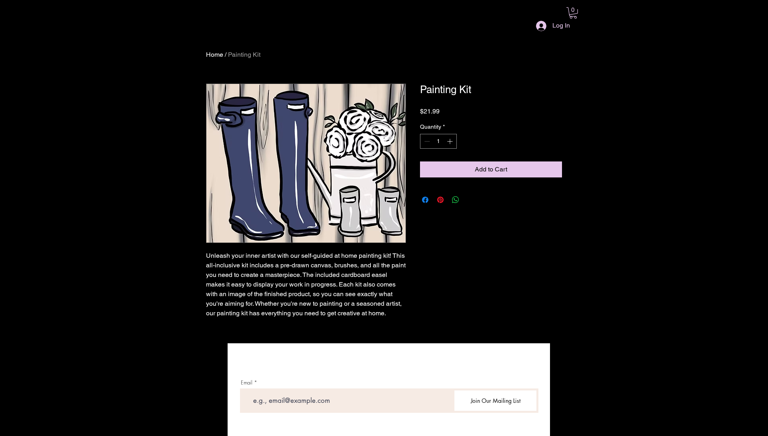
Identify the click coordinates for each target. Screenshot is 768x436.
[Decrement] (426, 141)
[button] (573, 13)
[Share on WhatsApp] (455, 200)
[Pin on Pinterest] (440, 200)
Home (214, 54)
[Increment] (451, 141)
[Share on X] (471, 200)
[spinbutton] (438, 141)
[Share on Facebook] (425, 200)
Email (246, 382)
